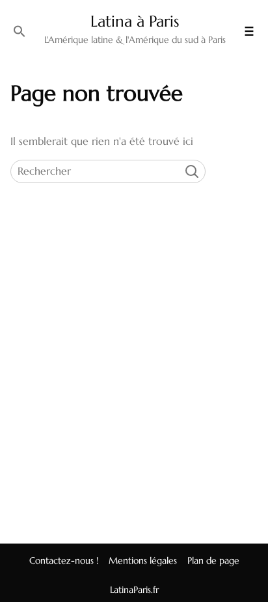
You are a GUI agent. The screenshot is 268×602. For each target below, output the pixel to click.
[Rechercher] (19, 31)
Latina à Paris (135, 21)
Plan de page (213, 560)
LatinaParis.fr (134, 590)
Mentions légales (143, 560)
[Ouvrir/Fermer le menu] (249, 31)
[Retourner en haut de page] (248, 565)
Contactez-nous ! (63, 560)
